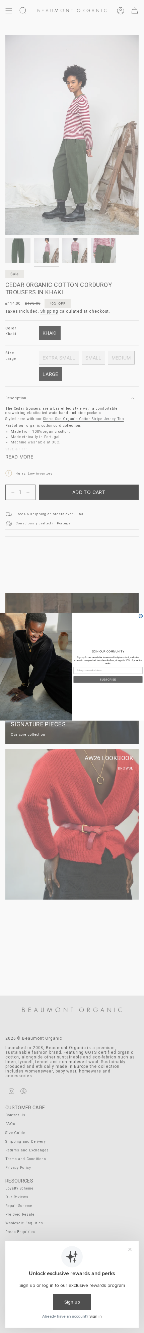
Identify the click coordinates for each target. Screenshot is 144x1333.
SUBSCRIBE (108, 679)
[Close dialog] (141, 616)
